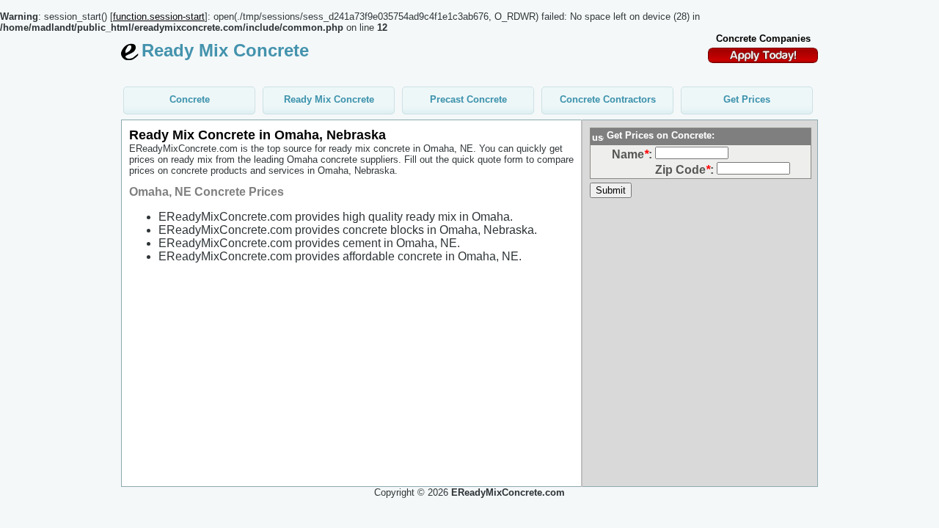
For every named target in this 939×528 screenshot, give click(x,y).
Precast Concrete (468, 99)
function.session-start (159, 16)
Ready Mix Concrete (329, 99)
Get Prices (746, 99)
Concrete (189, 99)
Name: (632, 154)
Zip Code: (684, 170)
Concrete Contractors (608, 99)
